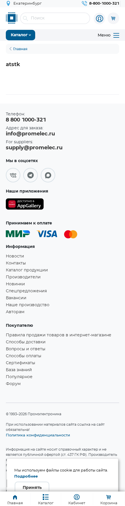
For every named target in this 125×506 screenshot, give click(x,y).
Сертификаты (20, 363)
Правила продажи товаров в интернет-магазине (58, 335)
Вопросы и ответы (25, 349)
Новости (15, 256)
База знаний (19, 370)
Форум (13, 384)
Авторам (15, 312)
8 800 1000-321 (26, 120)
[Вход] (99, 18)
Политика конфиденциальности (38, 435)
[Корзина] (113, 18)
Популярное (19, 377)
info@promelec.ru (30, 134)
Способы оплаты (23, 356)
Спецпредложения (26, 291)
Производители (23, 277)
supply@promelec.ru (34, 147)
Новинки (15, 284)
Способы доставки (26, 342)
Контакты (16, 263)
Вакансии (16, 298)
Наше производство (27, 305)
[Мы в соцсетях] (13, 175)
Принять (32, 488)
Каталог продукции (27, 270)
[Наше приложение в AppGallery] (25, 205)
